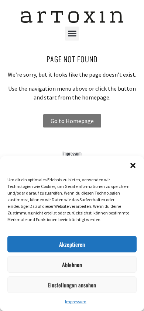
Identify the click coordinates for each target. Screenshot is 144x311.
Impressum (75, 301)
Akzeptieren (72, 244)
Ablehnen (72, 265)
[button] (133, 165)
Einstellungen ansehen (72, 285)
